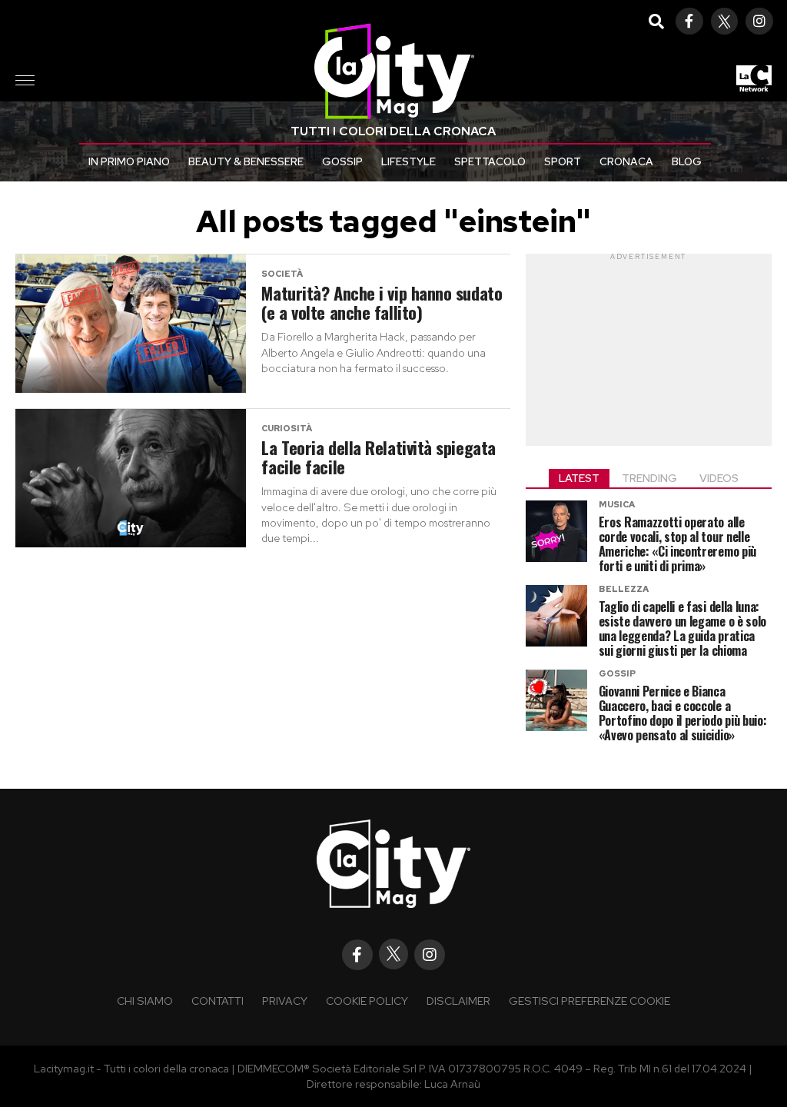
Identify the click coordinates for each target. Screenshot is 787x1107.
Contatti (217, 1000)
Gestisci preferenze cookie (589, 1000)
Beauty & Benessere (246, 161)
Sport (562, 161)
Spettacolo (490, 161)
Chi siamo (145, 1000)
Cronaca (626, 161)
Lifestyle (408, 161)
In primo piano (129, 161)
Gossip (342, 161)
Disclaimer (458, 1000)
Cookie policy (367, 1000)
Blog (687, 161)
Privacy (284, 1000)
